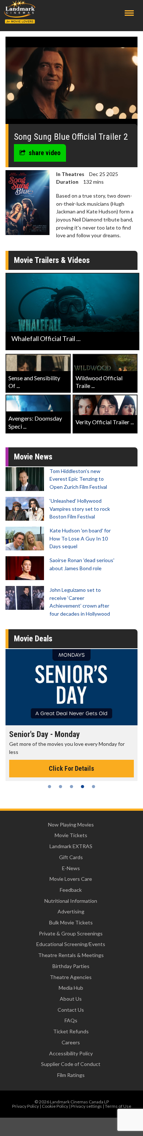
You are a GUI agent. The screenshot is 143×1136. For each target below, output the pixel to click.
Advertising (71, 911)
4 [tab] (82, 786)
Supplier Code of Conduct (70, 1064)
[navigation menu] (129, 13)
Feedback (71, 890)
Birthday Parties (70, 966)
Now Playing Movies (71, 824)
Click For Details (71, 768)
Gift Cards (71, 857)
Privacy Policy (25, 1106)
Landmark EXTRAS (71, 846)
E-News (71, 868)
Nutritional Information (70, 901)
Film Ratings (71, 1075)
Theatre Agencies (71, 977)
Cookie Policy (55, 1106)
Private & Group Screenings (71, 933)
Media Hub (71, 988)
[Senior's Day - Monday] (72, 687)
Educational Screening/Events (70, 944)
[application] (72, 83)
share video (44, 153)
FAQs (71, 1020)
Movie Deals (33, 638)
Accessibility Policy (71, 1053)
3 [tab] (71, 786)
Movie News (33, 456)
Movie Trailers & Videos (52, 260)
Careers (71, 1042)
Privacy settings (86, 1106)
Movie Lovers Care (71, 879)
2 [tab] (60, 786)
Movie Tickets (71, 835)
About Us (71, 999)
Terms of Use (118, 1106)
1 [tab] (49, 786)
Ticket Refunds (71, 1031)
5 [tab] (93, 786)
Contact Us (71, 1010)
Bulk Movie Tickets (71, 922)
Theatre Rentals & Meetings (71, 955)
